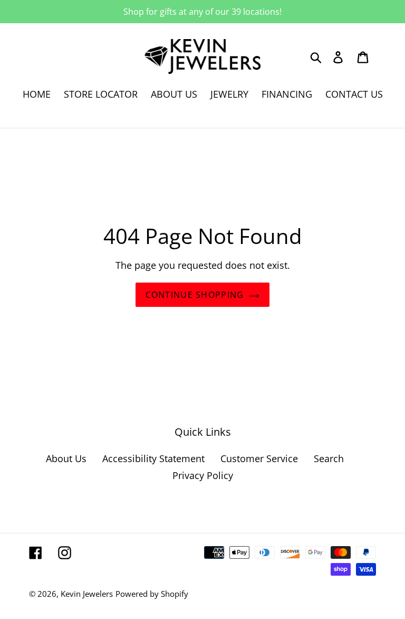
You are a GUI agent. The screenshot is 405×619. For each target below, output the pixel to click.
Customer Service (259, 458)
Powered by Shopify (151, 593)
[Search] (316, 56)
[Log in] (338, 56)
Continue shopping (195, 295)
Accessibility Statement (153, 458)
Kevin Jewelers (87, 593)
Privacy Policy (202, 475)
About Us (66, 458)
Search (329, 458)
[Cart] (363, 56)
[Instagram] (64, 552)
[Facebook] (35, 552)
